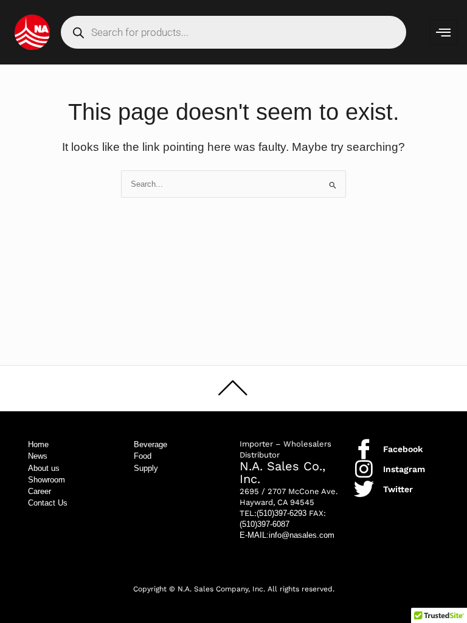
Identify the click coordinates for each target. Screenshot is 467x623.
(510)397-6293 (281, 513)
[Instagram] (364, 469)
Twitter (398, 489)
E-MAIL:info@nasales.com (287, 535)
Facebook (403, 449)
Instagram (404, 469)
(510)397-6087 (264, 524)
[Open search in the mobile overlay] (234, 32)
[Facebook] (364, 449)
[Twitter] (364, 489)
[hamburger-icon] (443, 32)
